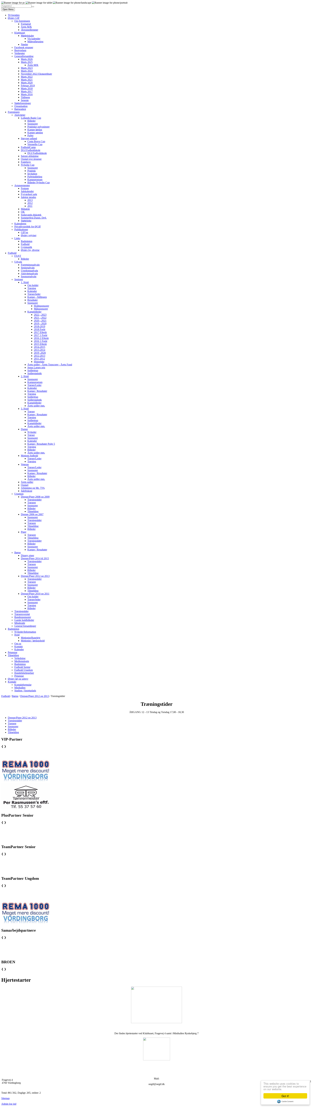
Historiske (39, 361)
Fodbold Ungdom (23, 670)
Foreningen (14, 112)
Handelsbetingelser (24, 673)
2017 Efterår (40, 332)
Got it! (285, 1096)
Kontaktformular (22, 684)
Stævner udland (29, 138)
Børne (17, 552)
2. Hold (25, 376)
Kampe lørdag (34, 129)
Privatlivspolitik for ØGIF (27, 226)
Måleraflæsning (35, 41)
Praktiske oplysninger (38, 126)
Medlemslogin (21, 661)
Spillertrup (32, 370)
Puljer (30, 135)
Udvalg (18, 261)
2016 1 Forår (40, 341)
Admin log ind (8, 1103)
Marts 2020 (27, 82)
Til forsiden (14, 15)
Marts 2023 (27, 68)
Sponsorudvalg (28, 276)
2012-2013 (39, 355)
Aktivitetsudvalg (29, 273)
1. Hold (25, 282)
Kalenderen (20, 223)
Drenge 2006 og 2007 (32, 514)
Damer (24, 429)
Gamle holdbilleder (24, 620)
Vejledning (19, 658)
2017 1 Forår (40, 335)
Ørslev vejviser (28, 235)
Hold (17, 634)
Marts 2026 (27, 59)
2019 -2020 (40, 352)
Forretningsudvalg (30, 264)
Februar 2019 (28, 85)
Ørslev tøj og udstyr (18, 678)
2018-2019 (39, 326)
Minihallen (19, 687)
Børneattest (20, 109)
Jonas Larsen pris (36, 367)
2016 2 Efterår (41, 338)
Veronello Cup (34, 144)
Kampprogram (34, 179)
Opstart (24, 485)
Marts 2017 (27, 91)
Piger (23, 532)
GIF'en (24, 232)
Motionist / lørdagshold (33, 640)
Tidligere (25, 97)
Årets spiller (27, 482)
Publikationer (21, 229)
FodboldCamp (28, 147)
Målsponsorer (41, 308)
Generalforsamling (23, 56)
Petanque (12, 652)
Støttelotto (26, 220)
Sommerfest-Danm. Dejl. (34, 217)
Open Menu (8, 9)
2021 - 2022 (40, 317)
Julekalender (27, 191)
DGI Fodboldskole (30, 150)
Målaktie (25, 209)
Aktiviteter (19, 115)
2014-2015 (39, 347)
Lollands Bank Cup (31, 117)
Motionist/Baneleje (30, 637)
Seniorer (18, 279)
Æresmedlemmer (29, 29)
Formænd (26, 24)
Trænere (31, 502)
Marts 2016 (27, 94)
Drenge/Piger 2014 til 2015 (35, 558)
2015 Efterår (40, 344)
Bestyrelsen (20, 50)
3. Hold (25, 408)
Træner (31, 411)
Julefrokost (26, 490)
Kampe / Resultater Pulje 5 (41, 443)
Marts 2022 (27, 76)
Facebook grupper (23, 47)
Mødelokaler (27, 35)
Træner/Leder (34, 385)
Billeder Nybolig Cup (38, 182)
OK (23, 211)
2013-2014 (39, 350)
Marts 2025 (27, 62)
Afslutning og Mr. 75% (33, 488)
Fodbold (25, 244)
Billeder (31, 120)
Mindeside (19, 623)
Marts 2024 (27, 71)
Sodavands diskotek (31, 214)
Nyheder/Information (25, 631)
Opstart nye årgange (31, 159)
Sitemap (5, 1098)
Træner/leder (33, 294)
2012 (30, 203)
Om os (17, 643)
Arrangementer (22, 185)
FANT (17, 256)
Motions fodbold (29, 455)
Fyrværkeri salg (29, 194)
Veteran (25, 464)
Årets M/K (26, 26)
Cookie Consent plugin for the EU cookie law (285, 1101)
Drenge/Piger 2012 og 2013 (35, 576)
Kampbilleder (34, 311)
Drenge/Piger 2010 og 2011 (35, 593)
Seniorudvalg (28, 267)
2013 (30, 200)
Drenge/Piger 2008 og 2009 (35, 496)
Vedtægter (19, 53)
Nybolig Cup (27, 164)
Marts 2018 (27, 88)
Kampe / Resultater (37, 391)
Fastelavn (26, 162)
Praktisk (31, 170)
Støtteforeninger (22, 103)
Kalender (32, 291)
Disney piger (27, 555)
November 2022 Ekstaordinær (36, 73)
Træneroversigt (22, 614)
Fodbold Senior (22, 667)
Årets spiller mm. (36, 405)
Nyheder (31, 432)
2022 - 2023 (40, 314)
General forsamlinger (25, 626)
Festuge (25, 188)
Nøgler (24, 44)
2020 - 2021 (40, 320)
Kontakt (18, 646)
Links (17, 238)
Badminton (26, 241)
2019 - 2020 (40, 323)
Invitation (32, 173)
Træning (31, 288)
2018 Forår (39, 329)
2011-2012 (39, 358)
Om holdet (32, 285)
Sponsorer (32, 123)
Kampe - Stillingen (37, 297)
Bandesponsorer (22, 617)
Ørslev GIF (14, 18)
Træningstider (34, 499)
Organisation (21, 106)
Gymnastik (26, 247)
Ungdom (18, 493)
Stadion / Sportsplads (25, 690)
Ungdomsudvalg (29, 270)
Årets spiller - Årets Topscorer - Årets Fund (49, 364)
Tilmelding (32, 511)
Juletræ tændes (28, 197)
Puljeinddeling (34, 176)
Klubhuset (19, 32)
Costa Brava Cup (36, 141)
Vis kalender (33, 38)
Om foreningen (22, 21)
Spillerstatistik (34, 373)
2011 (29, 206)
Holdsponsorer (41, 305)
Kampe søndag (35, 132)
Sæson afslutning (29, 156)
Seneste (25, 100)
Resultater (32, 300)
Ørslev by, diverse (30, 250)
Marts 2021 (27, 79)
